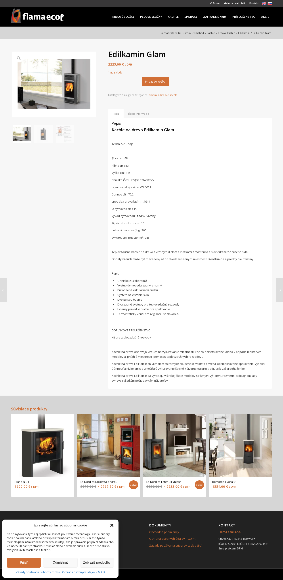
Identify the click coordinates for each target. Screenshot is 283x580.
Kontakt (254, 3)
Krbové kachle (168, 95)
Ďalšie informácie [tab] (138, 113)
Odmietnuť (60, 562)
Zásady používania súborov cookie (38, 572)
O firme (215, 3)
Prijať (24, 562)
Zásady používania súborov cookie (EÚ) (175, 545)
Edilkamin (153, 95)
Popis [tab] (116, 113)
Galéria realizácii (234, 3)
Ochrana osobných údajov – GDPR (83, 572)
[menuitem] (215, 3)
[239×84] (37, 17)
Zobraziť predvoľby (97, 562)
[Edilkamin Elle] (3, 290)
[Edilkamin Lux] (279, 290)
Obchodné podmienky (164, 532)
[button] (112, 525)
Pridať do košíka (155, 81)
